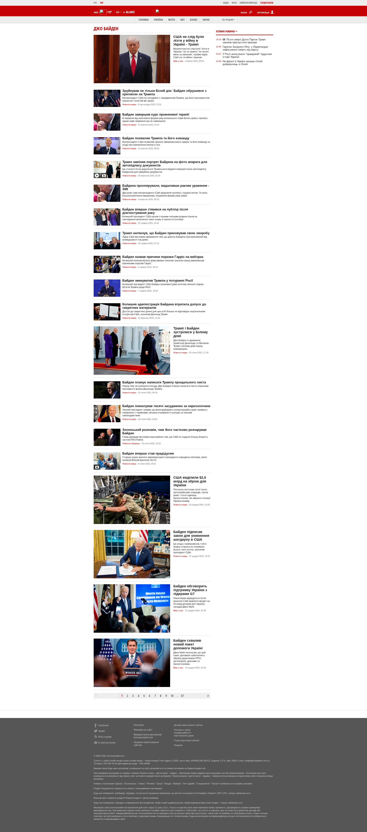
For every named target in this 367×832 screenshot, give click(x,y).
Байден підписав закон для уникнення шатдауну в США (191, 535)
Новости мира (129, 104)
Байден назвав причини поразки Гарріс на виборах (162, 257)
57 (182, 696)
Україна (158, 19)
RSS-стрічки (104, 737)
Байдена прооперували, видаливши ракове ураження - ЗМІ (165, 187)
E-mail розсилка (106, 742)
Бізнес (193, 19)
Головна (144, 19)
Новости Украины (131, 443)
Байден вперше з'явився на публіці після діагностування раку (155, 211)
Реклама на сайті (143, 730)
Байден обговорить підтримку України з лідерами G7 (190, 590)
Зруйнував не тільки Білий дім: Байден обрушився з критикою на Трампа (164, 92)
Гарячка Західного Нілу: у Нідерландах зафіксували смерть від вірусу (245, 48)
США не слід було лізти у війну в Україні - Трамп (188, 40)
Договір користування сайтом (188, 725)
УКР (101, 2)
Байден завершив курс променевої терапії (155, 114)
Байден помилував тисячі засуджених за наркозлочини (166, 406)
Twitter (101, 731)
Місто (171, 19)
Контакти (139, 725)
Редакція (178, 745)
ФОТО (234, 2)
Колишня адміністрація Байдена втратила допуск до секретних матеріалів (164, 306)
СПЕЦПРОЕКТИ (266, 2)
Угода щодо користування (186, 740)
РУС (95, 2)
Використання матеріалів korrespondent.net (148, 736)
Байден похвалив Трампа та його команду (155, 138)
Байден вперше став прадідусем (148, 453)
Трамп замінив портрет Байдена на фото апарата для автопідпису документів (164, 163)
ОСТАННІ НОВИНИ (225, 31)
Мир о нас (178, 61)
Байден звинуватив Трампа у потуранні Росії (157, 280)
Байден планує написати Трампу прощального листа (164, 382)
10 (172, 696)
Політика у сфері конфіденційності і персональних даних (184, 733)
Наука (206, 19)
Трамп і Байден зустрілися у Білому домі (190, 332)
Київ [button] (96, 12)
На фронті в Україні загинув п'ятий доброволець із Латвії (242, 63)
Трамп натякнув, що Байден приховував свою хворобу (165, 233)
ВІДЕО (226, 2)
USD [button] (118, 12)
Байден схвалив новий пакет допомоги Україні (188, 644)
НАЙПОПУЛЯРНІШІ (248, 2)
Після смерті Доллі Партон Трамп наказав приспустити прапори (244, 41)
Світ (182, 19)
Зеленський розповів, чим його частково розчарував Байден (164, 431)
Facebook (103, 725)
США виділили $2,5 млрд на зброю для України (189, 481)
